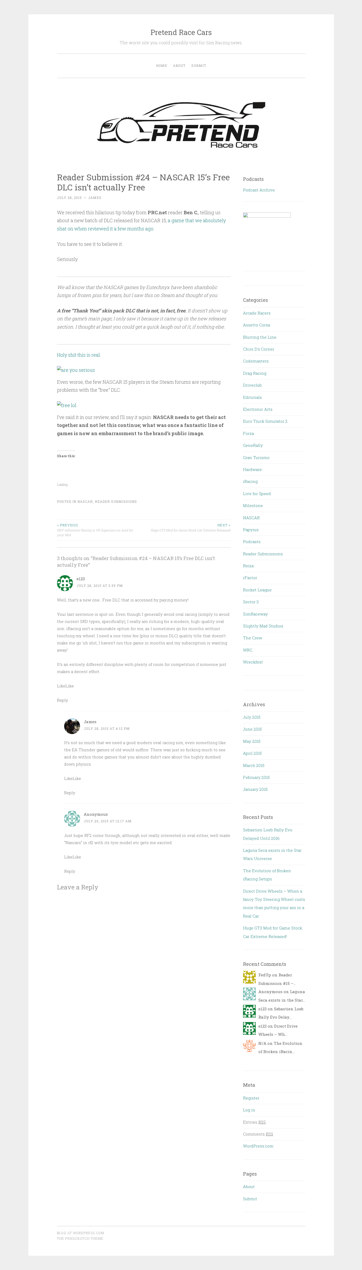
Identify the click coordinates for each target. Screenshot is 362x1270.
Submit (198, 65)
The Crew (252, 637)
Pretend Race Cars (181, 32)
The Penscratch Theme (80, 1238)
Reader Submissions (116, 501)
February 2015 (256, 777)
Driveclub (252, 385)
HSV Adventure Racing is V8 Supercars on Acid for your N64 (95, 530)
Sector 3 (251, 601)
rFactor (250, 577)
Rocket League (257, 589)
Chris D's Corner (258, 349)
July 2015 (252, 717)
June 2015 (252, 729)
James (94, 197)
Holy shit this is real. (79, 355)
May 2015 (252, 741)
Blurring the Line (259, 337)
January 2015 (255, 789)
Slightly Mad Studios (263, 626)
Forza (248, 433)
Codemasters (256, 361)
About (179, 65)
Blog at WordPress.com (80, 1233)
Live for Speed (257, 493)
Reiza (248, 565)
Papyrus (251, 529)
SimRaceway (255, 614)
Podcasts (252, 541)
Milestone (253, 505)
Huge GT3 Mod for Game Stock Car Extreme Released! (191, 527)
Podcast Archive (259, 190)
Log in (249, 1109)
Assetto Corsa (256, 325)
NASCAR (85, 501)
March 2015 (253, 765)
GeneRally (253, 445)
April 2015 (252, 753)
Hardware (252, 469)
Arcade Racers (257, 313)
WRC (247, 650)
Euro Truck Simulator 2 (265, 421)
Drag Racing (254, 373)
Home (161, 65)
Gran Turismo (256, 457)
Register (251, 1098)
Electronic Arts (257, 409)
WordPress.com (258, 1146)
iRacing (250, 481)
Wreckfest (253, 662)
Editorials (252, 397)
